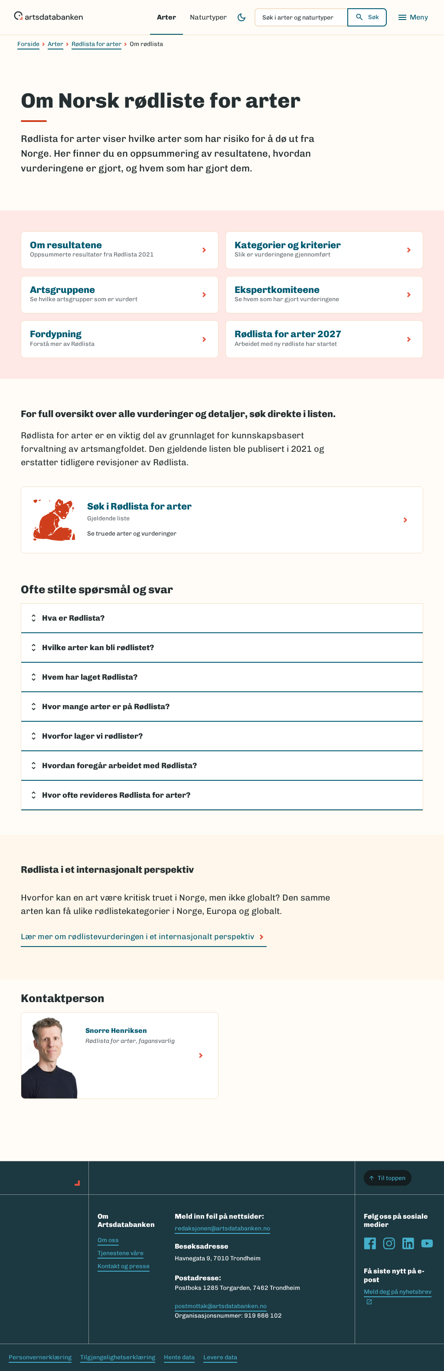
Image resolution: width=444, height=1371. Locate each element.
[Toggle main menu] (412, 17)
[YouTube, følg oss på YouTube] (427, 1243)
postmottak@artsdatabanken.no (221, 1306)
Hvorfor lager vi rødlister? (92, 736)
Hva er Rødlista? (73, 618)
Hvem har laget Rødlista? (89, 677)
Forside (28, 44)
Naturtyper (208, 17)
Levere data (220, 1357)
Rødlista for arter (96, 44)
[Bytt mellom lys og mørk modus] (241, 17)
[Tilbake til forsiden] (48, 17)
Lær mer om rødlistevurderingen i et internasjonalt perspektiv (138, 936)
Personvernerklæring (40, 1357)
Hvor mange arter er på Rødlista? (106, 706)
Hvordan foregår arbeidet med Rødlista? (120, 765)
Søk (373, 17)
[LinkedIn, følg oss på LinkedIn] (408, 1243)
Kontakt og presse (124, 1266)
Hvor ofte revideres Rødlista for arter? (116, 795)
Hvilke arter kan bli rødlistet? (99, 647)
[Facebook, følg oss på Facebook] (370, 1243)
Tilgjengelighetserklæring (117, 1357)
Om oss (108, 1240)
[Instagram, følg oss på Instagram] (389, 1243)
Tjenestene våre (121, 1253)
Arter (166, 17)
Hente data (179, 1357)
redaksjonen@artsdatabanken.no (222, 1228)
